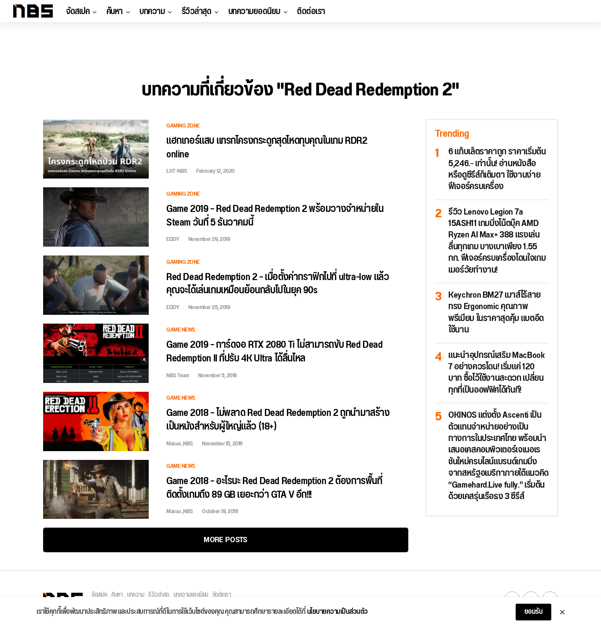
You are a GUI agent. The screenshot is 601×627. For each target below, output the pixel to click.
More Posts (225, 539)
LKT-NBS (176, 171)
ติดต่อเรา (311, 11)
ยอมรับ (533, 612)
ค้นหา (114, 11)
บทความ (152, 11)
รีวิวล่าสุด (197, 11)
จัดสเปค (77, 11)
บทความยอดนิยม (254, 11)
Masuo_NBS (179, 443)
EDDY (172, 239)
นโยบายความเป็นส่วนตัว (337, 612)
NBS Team (177, 375)
